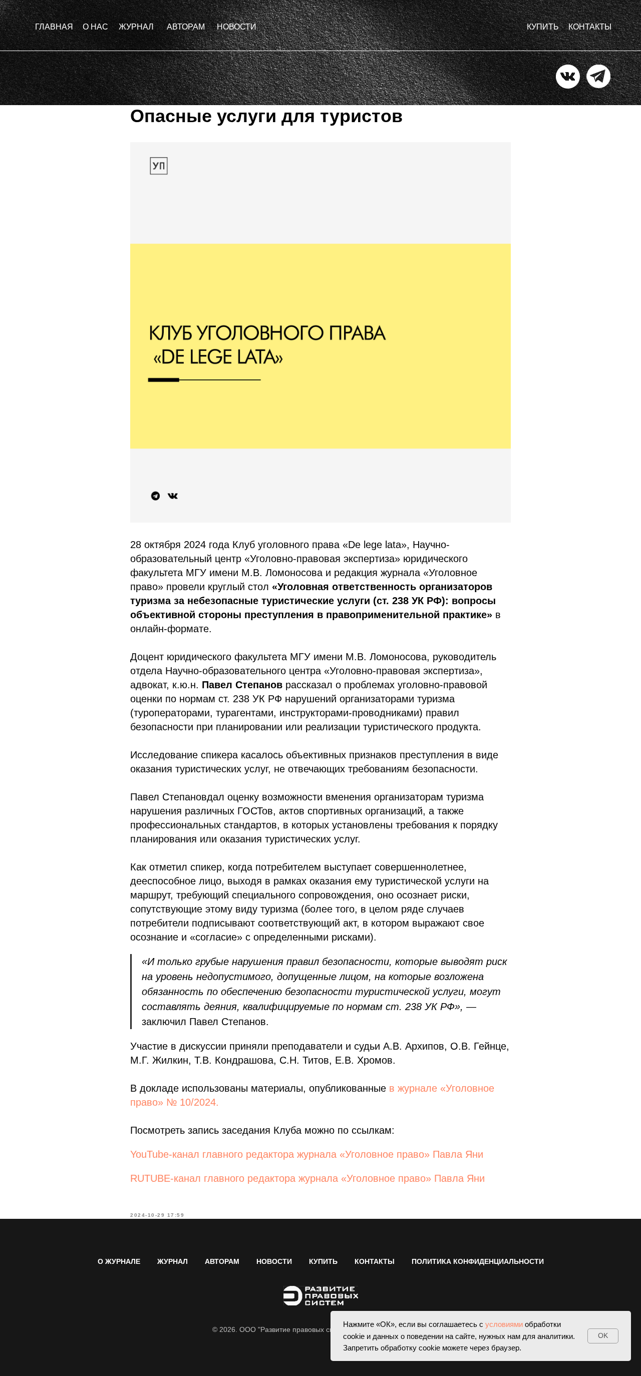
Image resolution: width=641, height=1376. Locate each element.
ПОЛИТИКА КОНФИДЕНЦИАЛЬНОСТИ (478, 1261)
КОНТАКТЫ (375, 1261)
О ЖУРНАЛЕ (119, 1261)
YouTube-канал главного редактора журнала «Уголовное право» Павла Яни (306, 1154)
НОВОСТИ (274, 1261)
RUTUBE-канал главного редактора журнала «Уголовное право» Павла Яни (307, 1178)
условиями (504, 1324)
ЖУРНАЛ (172, 1261)
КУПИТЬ (323, 1261)
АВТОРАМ (222, 1261)
